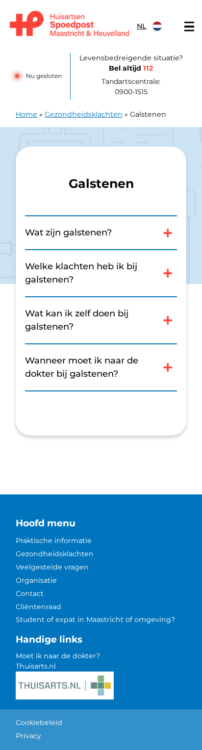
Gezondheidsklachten (84, 114)
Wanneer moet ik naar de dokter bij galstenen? (81, 367)
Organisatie (36, 580)
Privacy (28, 735)
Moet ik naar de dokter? (58, 655)
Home (26, 114)
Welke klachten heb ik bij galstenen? (81, 273)
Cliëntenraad (38, 606)
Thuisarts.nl (36, 666)
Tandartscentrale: (130, 86)
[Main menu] (189, 26)
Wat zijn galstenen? (68, 232)
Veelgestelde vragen (52, 567)
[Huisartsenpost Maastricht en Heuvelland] (69, 24)
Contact (30, 593)
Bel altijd (131, 68)
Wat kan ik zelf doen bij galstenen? (76, 320)
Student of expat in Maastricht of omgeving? (95, 619)
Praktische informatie (54, 540)
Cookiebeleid (39, 722)
